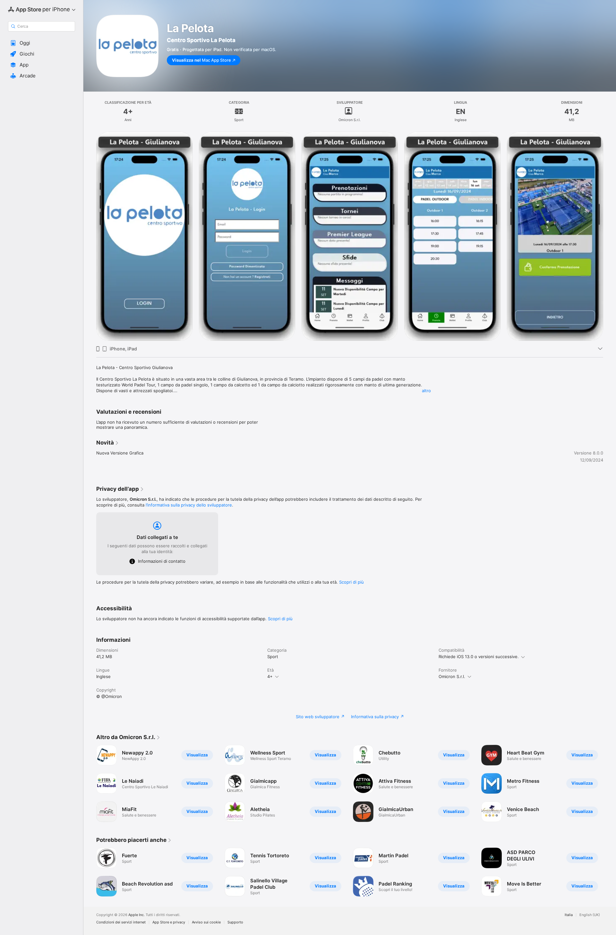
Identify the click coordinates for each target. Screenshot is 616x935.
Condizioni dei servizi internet (121, 922)
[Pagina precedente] (89, 236)
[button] (41, 43)
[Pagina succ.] (609, 236)
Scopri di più (351, 582)
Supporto (235, 922)
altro (426, 390)
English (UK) (589, 915)
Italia (569, 915)
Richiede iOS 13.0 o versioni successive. (479, 656)
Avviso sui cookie (206, 922)
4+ (270, 676)
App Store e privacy (168, 922)
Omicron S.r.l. (452, 676)
